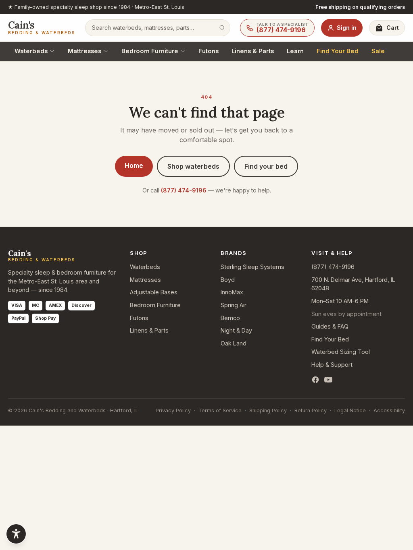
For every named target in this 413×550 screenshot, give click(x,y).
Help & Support (332, 364)
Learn (295, 51)
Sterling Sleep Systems (252, 266)
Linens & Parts (253, 51)
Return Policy (310, 410)
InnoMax (232, 292)
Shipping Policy (268, 410)
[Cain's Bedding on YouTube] (328, 380)
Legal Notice (350, 410)
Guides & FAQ (329, 326)
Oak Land (233, 343)
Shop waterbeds (193, 166)
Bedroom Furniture (149, 51)
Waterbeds (31, 51)
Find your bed (266, 166)
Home (134, 165)
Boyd (228, 279)
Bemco (230, 317)
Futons (208, 51)
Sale (378, 51)
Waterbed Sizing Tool (340, 351)
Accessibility (389, 410)
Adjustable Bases (153, 292)
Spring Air (233, 305)
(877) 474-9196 (183, 190)
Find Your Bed (338, 51)
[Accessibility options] (16, 534)
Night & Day (236, 330)
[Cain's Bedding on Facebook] (315, 380)
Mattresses (84, 51)
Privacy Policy (173, 410)
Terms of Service (220, 410)
